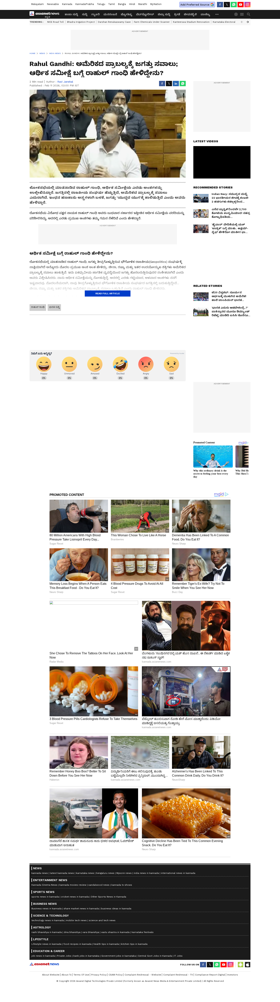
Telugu (101, 4)
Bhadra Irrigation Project (81, 22)
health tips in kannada (106, 944)
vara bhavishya (90, 932)
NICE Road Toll (55, 22)
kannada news (39, 873)
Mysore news (124, 873)
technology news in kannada (47, 920)
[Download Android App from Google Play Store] (241, 964)
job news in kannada (43, 956)
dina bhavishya (72, 932)
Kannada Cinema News (44, 885)
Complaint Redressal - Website (143, 974)
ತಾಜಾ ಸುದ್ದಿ (71, 14)
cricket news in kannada (75, 896)
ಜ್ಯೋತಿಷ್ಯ (126, 14)
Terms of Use (81, 974)
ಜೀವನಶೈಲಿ (190, 14)
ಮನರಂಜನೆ (110, 14)
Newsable (53, 4)
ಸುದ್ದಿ (84, 14)
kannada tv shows (121, 885)
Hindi (132, 4)
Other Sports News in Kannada (108, 896)
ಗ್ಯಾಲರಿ (95, 14)
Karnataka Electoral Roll (227, 22)
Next (247, 22)
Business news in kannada (46, 908)
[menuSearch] (248, 14)
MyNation (156, 4)
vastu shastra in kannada (115, 932)
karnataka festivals (143, 932)
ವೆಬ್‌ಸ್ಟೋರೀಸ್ (145, 14)
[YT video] (241, 4)
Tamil (111, 4)
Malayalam (37, 4)
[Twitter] (227, 4)
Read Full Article (107, 293)
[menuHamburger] (242, 14)
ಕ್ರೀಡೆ (177, 14)
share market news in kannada (81, 908)
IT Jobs (178, 956)
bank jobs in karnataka (86, 956)
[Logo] (46, 14)
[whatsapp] (234, 4)
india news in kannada (146, 873)
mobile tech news (76, 920)
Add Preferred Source (194, 4)
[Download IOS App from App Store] (247, 964)
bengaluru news (105, 873)
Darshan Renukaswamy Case (114, 22)
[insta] (247, 4)
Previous (242, 22)
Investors (232, 974)
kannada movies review (72, 885)
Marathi (142, 4)
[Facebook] (220, 4)
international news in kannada (178, 873)
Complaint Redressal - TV (178, 974)
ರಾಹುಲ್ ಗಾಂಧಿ (38, 307)
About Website (50, 974)
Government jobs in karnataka (118, 956)
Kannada (67, 4)
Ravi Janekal (65, 81)
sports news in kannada (45, 896)
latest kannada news (62, 873)
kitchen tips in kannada (134, 944)
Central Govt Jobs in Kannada (155, 956)
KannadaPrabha (84, 4)
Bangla (122, 4)
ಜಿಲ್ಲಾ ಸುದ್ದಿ (164, 14)
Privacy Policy (98, 974)
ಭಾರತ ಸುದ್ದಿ (54, 307)
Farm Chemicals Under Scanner (152, 22)
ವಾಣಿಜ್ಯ (205, 14)
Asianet (44, 964)
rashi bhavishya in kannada (46, 932)
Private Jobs (64, 956)
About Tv (66, 974)
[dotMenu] (217, 14)
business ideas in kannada (116, 908)
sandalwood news (98, 885)
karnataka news (85, 873)
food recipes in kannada (77, 944)
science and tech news (102, 920)
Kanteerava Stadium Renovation (191, 22)
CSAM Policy (115, 974)
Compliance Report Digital (210, 974)
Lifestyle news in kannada (46, 944)
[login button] (236, 14)
